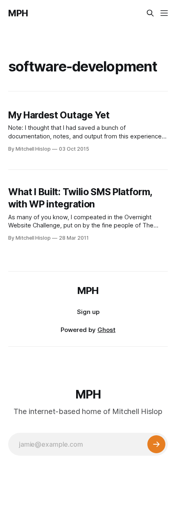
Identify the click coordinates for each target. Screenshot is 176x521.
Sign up (88, 312)
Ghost (106, 330)
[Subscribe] (156, 444)
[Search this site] (150, 13)
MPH (18, 13)
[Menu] (164, 13)
